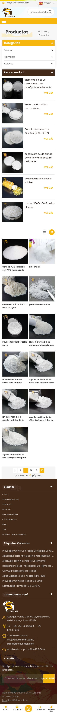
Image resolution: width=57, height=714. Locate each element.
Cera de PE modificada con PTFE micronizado (13, 268)
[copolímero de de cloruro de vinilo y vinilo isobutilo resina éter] (12, 162)
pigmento (9, 57)
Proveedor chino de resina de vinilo (22, 581)
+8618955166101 (37, 649)
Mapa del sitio (10, 514)
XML (4, 529)
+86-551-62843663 (23, 626)
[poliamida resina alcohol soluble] (12, 187)
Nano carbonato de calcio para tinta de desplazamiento (12, 381)
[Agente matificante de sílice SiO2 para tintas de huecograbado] (42, 401)
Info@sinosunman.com (18, 3)
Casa (44, 31)
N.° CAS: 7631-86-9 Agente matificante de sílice (13, 419)
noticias (6, 509)
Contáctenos (9, 519)
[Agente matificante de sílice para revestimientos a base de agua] (42, 364)
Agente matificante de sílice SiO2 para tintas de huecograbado (41, 419)
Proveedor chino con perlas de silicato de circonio (28, 551)
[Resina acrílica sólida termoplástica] (12, 113)
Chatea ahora (28, 708)
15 (37, 470)
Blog (4, 524)
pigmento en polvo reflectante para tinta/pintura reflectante (38, 83)
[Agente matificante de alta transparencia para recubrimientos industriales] (15, 439)
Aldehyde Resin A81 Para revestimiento (24, 561)
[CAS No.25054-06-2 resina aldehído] (12, 212)
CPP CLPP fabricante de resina (19, 571)
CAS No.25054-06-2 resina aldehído (39, 205)
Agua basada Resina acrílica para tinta (23, 576)
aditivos (8, 64)
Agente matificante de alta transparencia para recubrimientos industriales (14, 456)
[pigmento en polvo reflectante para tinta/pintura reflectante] (12, 88)
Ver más (48, 93)
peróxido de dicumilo (39, 304)
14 (31, 470)
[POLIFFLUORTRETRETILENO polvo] (15, 326)
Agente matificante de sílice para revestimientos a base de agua (41, 381)
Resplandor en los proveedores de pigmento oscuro (28, 566)
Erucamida (34, 266)
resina (8, 50)
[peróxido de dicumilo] (42, 288)
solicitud (6, 504)
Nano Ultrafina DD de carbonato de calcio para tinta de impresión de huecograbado (41, 344)
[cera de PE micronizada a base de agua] (15, 288)
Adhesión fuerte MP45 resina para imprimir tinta (28, 556)
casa (5, 494)
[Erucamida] (42, 251)
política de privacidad (13, 534)
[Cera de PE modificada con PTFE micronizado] (15, 251)
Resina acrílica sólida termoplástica (36, 106)
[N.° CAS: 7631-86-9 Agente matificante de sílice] (15, 401)
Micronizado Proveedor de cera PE (21, 586)
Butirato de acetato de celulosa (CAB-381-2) (37, 131)
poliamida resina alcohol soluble (38, 180)
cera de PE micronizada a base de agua (14, 306)
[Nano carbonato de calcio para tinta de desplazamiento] (15, 364)
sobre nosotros (10, 499)
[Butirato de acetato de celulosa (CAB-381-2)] (12, 138)
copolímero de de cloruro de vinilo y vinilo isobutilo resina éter (38, 157)
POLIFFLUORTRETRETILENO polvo (14, 344)
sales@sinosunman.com (20, 644)
